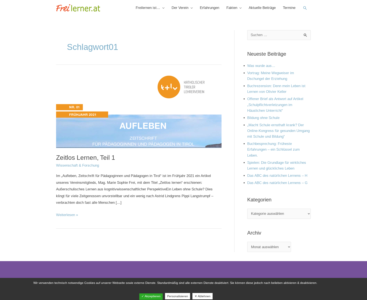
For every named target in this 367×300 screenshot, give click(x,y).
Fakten (231, 8)
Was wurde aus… (261, 66)
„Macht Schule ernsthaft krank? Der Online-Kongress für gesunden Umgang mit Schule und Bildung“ (278, 131)
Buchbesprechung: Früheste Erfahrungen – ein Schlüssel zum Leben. (273, 149)
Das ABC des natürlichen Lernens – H (277, 176)
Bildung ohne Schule (263, 118)
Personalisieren (177, 296)
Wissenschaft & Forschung (77, 165)
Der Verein (180, 8)
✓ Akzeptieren (151, 296)
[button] (305, 8)
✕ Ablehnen (202, 296)
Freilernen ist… (148, 8)
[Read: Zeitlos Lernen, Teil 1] (139, 111)
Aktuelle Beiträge (262, 8)
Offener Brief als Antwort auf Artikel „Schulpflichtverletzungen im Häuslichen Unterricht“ (275, 104)
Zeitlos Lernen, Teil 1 (85, 157)
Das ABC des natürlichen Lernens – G (277, 183)
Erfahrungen (209, 8)
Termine (289, 8)
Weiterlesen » (67, 214)
